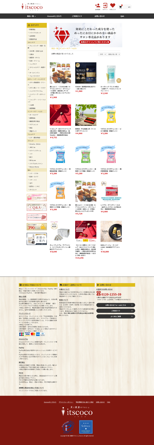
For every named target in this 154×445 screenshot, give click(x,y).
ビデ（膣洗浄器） (35, 137)
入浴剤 (31, 105)
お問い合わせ (100, 402)
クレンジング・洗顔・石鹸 (37, 47)
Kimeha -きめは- (35, 144)
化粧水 (31, 54)
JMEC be (32, 147)
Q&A (108, 402)
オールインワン (34, 73)
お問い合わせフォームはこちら (115, 305)
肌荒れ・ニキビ (34, 186)
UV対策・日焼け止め (36, 51)
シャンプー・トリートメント (37, 101)
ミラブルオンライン (36, 164)
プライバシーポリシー (66, 402)
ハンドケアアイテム (36, 91)
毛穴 (30, 183)
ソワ (30, 154)
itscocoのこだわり (54, 16)
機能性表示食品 (34, 121)
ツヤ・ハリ (33, 180)
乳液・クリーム (34, 61)
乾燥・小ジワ (33, 177)
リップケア (33, 64)
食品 (30, 128)
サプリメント (33, 124)
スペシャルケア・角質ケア (36, 68)
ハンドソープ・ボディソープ (36, 95)
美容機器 (32, 108)
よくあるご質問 (116, 316)
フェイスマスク (34, 76)
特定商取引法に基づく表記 (84, 402)
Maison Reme (34, 167)
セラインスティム (35, 150)
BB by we (32, 160)
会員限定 (32, 36)
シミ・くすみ (33, 173)
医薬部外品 (33, 39)
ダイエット (33, 190)
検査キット (33, 131)
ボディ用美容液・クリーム (36, 83)
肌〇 (30, 157)
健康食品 (32, 118)
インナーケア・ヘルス (68, 48)
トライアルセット (35, 33)
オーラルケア (33, 115)
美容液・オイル (34, 57)
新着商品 (32, 29)
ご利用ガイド (77, 16)
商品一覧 (31, 16)
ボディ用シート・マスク (37, 88)
